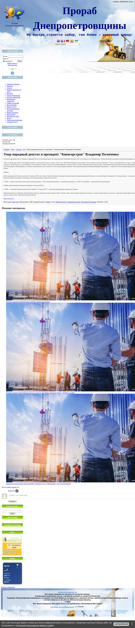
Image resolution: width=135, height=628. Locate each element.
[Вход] (16, 490)
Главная (6, 149)
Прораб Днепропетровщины (79, 17)
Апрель (18, 149)
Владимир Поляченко (88, 202)
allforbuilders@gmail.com (67, 592)
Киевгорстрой (61, 202)
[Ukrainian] (76, 41)
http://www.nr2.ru (9, 198)
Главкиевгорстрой (73, 202)
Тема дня (15, 202)
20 (24, 149)
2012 (12, 149)
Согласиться (121, 624)
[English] (58, 41)
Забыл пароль (12, 63)
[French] (63, 41)
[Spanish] (72, 41)
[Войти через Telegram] (12, 73)
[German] (67, 41)
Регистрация (12, 65)
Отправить (12, 501)
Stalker (48, 202)
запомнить (8, 61)
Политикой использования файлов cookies (35, 626)
